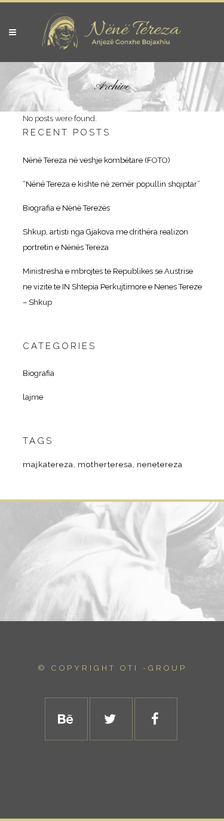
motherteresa (105, 464)
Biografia (38, 373)
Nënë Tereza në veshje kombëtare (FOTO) (96, 160)
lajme (33, 397)
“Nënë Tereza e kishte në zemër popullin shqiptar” (111, 184)
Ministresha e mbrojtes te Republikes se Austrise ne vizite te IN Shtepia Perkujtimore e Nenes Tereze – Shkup (112, 287)
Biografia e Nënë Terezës (66, 207)
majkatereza (48, 464)
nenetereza (160, 464)
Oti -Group (153, 667)
